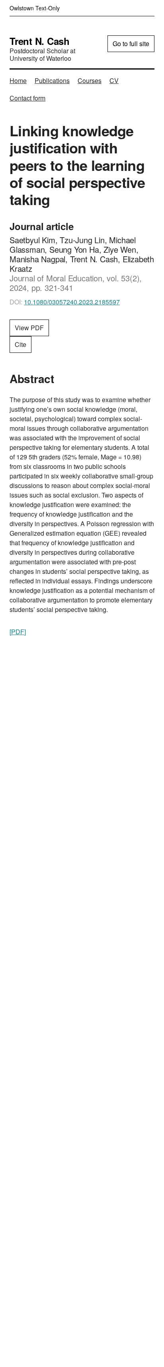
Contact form (27, 98)
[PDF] (18, 631)
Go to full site (131, 43)
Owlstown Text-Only (35, 8)
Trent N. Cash (40, 41)
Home (18, 80)
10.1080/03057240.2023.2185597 (72, 301)
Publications (52, 80)
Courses (90, 80)
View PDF (29, 327)
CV (114, 80)
